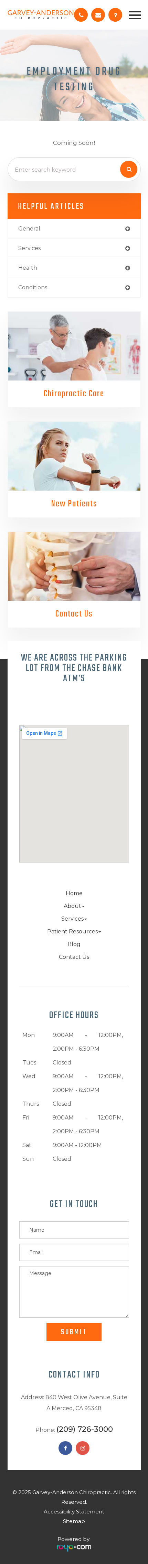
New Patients (74, 504)
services (29, 248)
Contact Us (74, 614)
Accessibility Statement (74, 1511)
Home (74, 893)
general (29, 228)
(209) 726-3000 (84, 1429)
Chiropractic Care (74, 394)
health (27, 268)
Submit (74, 1332)
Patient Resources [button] (72, 931)
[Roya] (74, 1545)
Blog (74, 944)
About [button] (72, 906)
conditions (32, 287)
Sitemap (74, 1521)
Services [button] (72, 918)
